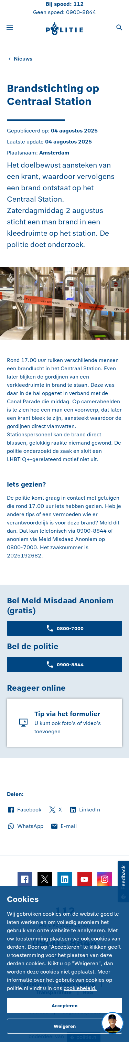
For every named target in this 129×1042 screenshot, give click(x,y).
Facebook (24, 810)
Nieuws (23, 58)
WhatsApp (25, 826)
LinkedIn (84, 810)
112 (78, 4)
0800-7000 (70, 628)
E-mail (63, 826)
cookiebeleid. (80, 988)
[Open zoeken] (119, 29)
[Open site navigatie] (10, 29)
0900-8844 (81, 12)
